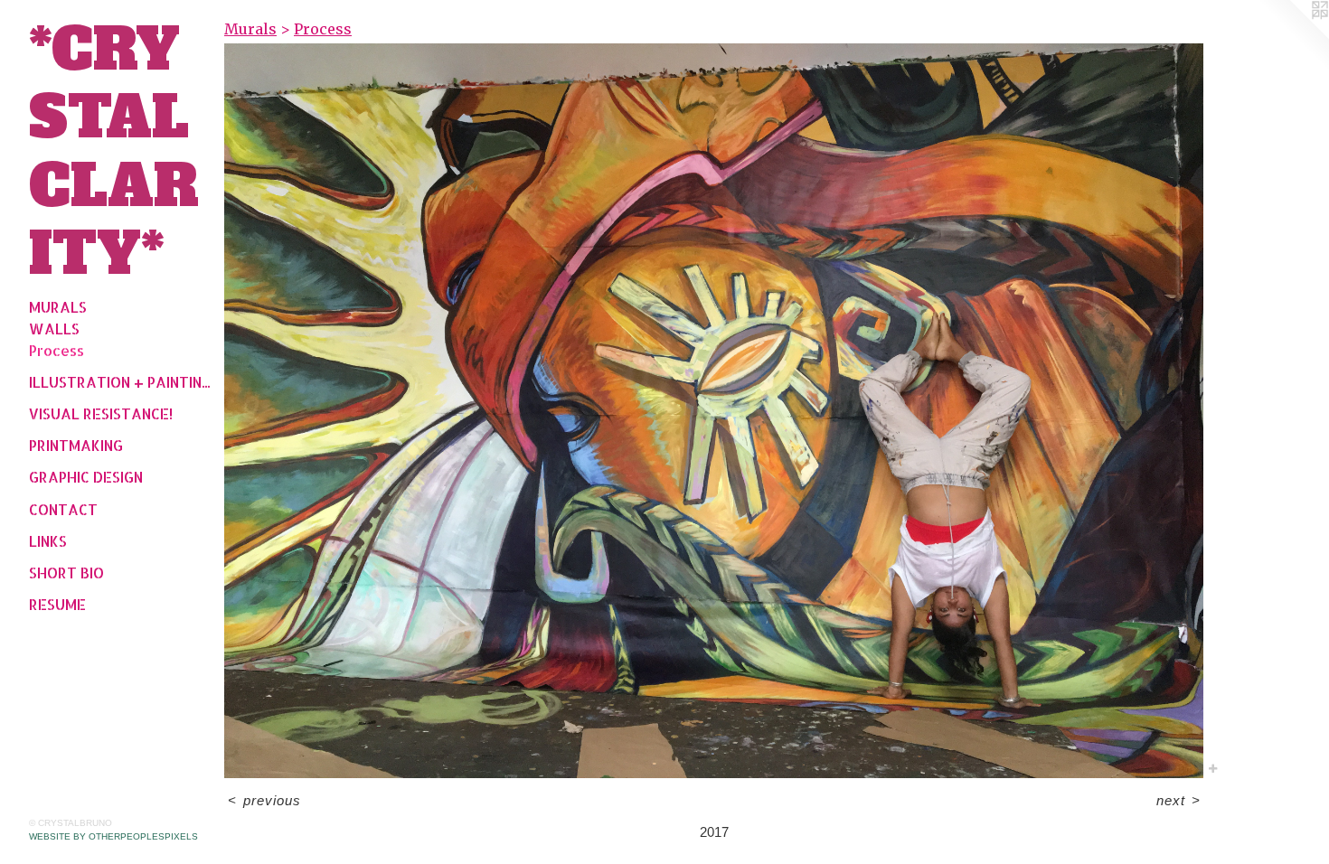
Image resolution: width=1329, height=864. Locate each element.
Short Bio (66, 572)
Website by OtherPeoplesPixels (113, 836)
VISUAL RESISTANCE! (101, 413)
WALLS (54, 328)
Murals (58, 306)
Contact (63, 509)
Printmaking (76, 445)
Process (56, 350)
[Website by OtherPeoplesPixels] (1293, 36)
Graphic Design (86, 476)
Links (48, 540)
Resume (57, 604)
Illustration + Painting (119, 381)
